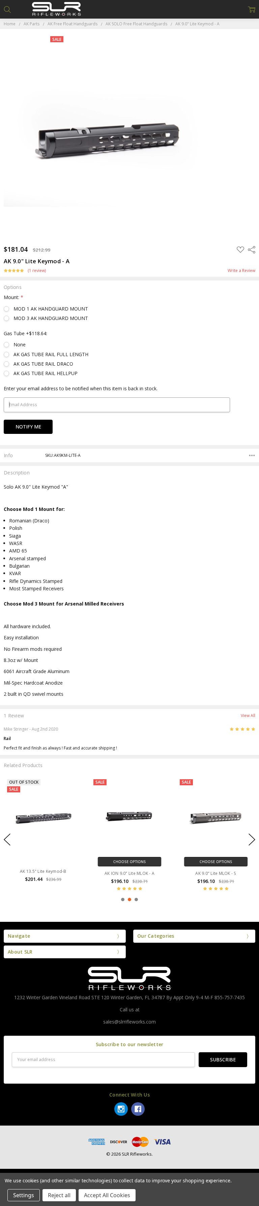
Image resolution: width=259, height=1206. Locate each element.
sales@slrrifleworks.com (129, 1021)
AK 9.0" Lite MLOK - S (215, 873)
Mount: (13, 297)
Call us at (130, 1009)
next (252, 839)
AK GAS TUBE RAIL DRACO (43, 364)
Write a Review (241, 270)
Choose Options (129, 861)
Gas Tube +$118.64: (25, 333)
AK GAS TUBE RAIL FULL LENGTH (50, 354)
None (19, 344)
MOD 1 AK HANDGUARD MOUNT (50, 308)
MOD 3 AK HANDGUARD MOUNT (50, 318)
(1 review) (37, 270)
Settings (23, 1195)
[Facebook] (138, 1109)
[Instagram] (121, 1109)
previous (7, 839)
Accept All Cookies (107, 1195)
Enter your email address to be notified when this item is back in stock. (80, 388)
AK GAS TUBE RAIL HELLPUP (45, 373)
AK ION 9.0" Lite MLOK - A (129, 873)
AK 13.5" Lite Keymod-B (43, 871)
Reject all (59, 1195)
